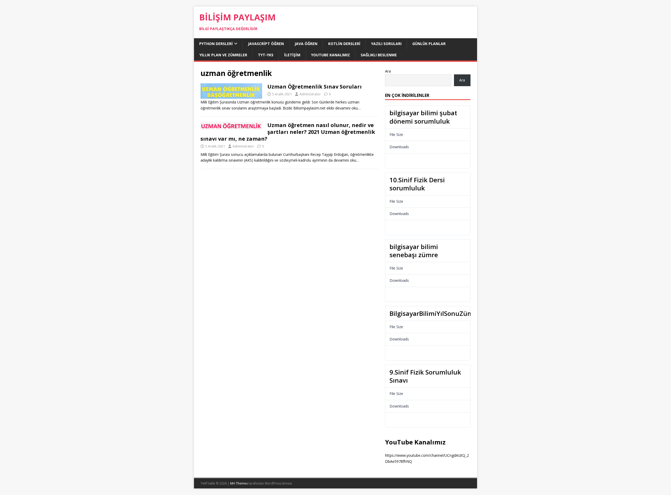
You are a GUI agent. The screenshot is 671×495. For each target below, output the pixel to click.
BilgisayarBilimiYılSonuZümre (434, 313)
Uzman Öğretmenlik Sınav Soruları (314, 86)
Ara (388, 71)
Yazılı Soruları (386, 43)
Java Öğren (306, 43)
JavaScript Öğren (266, 43)
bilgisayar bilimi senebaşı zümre (413, 250)
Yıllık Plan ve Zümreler (223, 54)
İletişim (292, 54)
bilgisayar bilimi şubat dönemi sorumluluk (423, 116)
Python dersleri (216, 43)
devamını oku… (348, 108)
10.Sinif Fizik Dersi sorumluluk (417, 183)
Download (401, 160)
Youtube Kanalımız (330, 54)
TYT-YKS (265, 54)
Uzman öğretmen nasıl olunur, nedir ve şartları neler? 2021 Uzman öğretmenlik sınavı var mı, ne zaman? (288, 132)
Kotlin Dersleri (344, 43)
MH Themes (239, 483)
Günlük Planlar (429, 43)
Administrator (310, 94)
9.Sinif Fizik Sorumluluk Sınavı (425, 376)
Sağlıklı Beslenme (379, 54)
